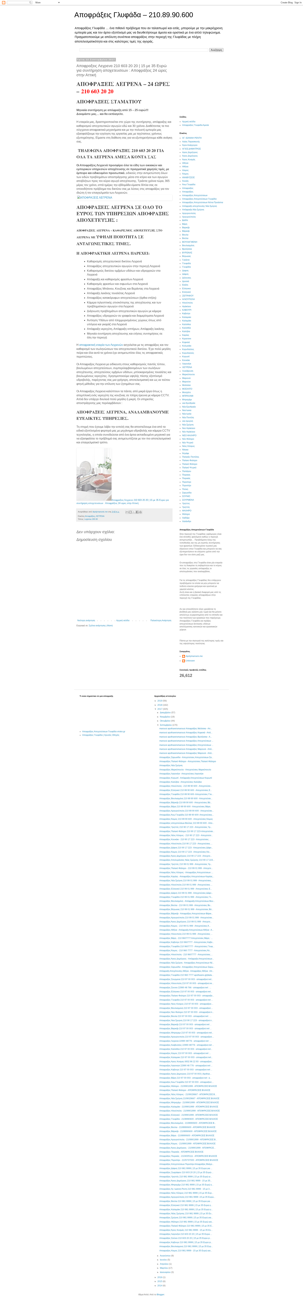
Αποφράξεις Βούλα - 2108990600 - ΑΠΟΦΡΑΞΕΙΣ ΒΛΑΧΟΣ (187, 1127)
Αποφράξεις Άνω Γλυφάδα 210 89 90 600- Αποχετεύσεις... (186, 815)
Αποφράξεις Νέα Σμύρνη (171, 765)
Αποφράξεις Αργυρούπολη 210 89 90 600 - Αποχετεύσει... (186, 811)
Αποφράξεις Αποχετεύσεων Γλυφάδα (199, 199)
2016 (160, 1277)
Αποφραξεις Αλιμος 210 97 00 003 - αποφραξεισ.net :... (185, 1053)
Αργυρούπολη (189, 217)
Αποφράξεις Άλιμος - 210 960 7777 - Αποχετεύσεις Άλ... (185, 950)
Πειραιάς (186, 478)
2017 (160, 709)
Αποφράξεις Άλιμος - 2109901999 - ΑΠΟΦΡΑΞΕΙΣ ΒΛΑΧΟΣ (187, 1143)
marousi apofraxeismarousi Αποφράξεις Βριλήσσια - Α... (185, 737)
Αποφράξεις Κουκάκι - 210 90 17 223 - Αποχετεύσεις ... (185, 839)
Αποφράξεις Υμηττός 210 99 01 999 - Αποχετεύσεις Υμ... (185, 864)
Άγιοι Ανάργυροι (189, 145)
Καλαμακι (186, 317)
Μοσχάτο (186, 392)
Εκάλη (185, 285)
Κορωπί (186, 356)
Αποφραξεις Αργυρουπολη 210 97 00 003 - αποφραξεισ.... (186, 1037)
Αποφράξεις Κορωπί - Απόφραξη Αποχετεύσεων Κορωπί (185, 778)
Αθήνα (185, 166)
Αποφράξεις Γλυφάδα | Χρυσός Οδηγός (100, 735)
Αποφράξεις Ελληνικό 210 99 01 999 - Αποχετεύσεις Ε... (185, 889)
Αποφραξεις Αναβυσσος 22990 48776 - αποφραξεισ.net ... (186, 1045)
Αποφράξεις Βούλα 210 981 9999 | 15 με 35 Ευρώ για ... (185, 1201)
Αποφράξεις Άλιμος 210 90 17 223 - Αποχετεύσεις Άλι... (185, 852)
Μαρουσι (186, 378)
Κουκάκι (186, 360)
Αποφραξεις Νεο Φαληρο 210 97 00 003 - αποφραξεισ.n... (186, 1012)
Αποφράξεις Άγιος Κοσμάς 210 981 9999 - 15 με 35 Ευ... (186, 1230)
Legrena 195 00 (91, 519)
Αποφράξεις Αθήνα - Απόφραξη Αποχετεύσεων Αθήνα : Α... (186, 930)
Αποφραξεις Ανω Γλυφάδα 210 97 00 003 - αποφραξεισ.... (186, 1082)
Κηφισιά (186, 342)
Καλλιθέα (186, 328)
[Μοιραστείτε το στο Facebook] (137, 512)
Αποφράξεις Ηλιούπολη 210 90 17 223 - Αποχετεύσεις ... (185, 843)
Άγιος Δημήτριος (190, 156)
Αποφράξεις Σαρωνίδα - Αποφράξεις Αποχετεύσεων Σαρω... (187, 967)
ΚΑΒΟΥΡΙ (186, 310)
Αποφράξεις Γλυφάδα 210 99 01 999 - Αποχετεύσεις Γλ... (186, 897)
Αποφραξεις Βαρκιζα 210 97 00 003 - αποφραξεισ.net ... (185, 1024)
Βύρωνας (186, 256)
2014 (160, 1285)
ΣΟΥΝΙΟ (186, 496)
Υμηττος (186, 503)
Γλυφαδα (186, 263)
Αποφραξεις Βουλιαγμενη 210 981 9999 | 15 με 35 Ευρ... (186, 1246)
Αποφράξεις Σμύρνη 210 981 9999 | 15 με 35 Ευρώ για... (186, 1217)
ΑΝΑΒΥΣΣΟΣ (188, 177)
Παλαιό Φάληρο (189, 464)
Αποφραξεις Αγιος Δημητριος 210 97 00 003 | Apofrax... (185, 1074)
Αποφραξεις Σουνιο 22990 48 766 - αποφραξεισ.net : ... (185, 987)
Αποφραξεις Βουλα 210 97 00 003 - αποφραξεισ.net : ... (185, 1016)
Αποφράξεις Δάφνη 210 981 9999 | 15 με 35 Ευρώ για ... (185, 1168)
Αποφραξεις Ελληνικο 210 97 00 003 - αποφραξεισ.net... (185, 991)
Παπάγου (186, 471)
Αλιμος (185, 170)
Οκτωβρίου (165, 721)
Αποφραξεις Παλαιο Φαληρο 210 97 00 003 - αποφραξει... (186, 995)
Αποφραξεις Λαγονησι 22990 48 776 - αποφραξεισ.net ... (185, 1065)
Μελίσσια (186, 385)
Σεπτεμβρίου (166, 725)
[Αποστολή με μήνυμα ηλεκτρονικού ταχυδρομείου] (127, 512)
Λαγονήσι (186, 364)
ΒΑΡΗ (185, 220)
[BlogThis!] (130, 512)
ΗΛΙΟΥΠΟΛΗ (188, 299)
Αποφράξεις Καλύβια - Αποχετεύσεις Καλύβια (180, 782)
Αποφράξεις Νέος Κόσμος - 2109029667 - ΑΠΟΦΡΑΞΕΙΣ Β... (187, 1094)
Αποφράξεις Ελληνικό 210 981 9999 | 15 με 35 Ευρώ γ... (185, 1205)
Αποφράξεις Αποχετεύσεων (194, 195)
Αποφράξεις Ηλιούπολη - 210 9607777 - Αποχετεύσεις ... (186, 954)
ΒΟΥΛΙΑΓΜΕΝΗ (189, 242)
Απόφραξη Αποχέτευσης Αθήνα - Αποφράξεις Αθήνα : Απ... (186, 971)
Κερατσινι (186, 338)
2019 (160, 701)
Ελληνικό (186, 292)
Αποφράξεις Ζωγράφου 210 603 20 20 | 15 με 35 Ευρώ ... (186, 1172)
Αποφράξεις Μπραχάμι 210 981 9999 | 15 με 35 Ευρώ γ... (186, 1185)
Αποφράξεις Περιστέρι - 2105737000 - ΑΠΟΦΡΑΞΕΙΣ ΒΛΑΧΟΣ (188, 1160)
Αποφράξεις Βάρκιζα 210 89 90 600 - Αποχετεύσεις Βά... (185, 802)
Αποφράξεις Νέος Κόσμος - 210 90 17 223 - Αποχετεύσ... (186, 835)
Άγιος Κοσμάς (188, 159)
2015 (160, 1281)
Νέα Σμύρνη (188, 424)
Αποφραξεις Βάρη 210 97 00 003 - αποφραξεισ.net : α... (185, 1078)
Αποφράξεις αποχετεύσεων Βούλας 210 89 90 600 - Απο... (186, 823)
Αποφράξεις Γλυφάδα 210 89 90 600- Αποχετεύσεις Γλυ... (186, 794)
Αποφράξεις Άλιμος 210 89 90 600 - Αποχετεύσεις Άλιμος (186, 819)
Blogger (160, 1294)
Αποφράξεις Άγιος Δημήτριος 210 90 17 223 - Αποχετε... (185, 856)
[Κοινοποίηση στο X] (134, 512)
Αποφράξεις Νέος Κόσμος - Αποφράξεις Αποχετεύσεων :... (186, 872)
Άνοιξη (185, 181)
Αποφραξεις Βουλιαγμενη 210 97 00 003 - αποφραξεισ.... (186, 1008)
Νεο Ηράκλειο (188, 428)
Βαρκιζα (186, 227)
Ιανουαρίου (165, 1272)
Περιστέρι (186, 485)
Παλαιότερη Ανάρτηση (160, 620)
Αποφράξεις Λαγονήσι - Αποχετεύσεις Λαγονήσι (181, 773)
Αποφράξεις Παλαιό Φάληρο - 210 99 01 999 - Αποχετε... (186, 868)
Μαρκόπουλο (188, 374)
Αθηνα (185, 163)
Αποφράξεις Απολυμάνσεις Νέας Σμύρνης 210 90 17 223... (186, 860)
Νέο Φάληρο (188, 439)
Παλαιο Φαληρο (189, 460)
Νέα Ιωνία (186, 414)
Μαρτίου (164, 1268)
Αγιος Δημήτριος (190, 152)
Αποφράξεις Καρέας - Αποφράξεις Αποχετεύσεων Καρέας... (186, 876)
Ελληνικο (186, 288)
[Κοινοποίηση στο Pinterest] (140, 512)
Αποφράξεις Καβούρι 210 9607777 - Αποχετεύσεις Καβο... (186, 942)
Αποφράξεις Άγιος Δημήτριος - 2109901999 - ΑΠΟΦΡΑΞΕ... (187, 1148)
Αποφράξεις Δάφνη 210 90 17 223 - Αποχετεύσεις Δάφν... (186, 847)
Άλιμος (185, 174)
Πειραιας (186, 475)
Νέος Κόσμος (188, 446)
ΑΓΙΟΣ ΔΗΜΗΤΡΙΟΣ (191, 149)
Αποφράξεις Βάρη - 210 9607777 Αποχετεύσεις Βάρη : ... (186, 938)
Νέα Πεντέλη (188, 417)
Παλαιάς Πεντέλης (190, 457)
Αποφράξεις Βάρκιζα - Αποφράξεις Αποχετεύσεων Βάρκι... (186, 913)
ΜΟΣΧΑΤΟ (187, 389)
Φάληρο (186, 514)
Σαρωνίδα (186, 493)
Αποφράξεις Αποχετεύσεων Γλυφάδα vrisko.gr (103, 731)
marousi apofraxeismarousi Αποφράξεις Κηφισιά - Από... (185, 732)
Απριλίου (164, 1264)
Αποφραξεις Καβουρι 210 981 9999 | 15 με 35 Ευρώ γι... (185, 1242)
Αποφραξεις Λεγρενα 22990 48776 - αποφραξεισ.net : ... (185, 1041)
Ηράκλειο (186, 306)
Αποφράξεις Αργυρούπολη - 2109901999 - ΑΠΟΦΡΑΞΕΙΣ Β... (188, 1139)
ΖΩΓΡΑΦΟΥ (188, 296)
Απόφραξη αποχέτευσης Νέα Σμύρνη (199, 206)
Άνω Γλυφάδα (188, 184)
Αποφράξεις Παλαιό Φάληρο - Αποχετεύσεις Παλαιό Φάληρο (187, 761)
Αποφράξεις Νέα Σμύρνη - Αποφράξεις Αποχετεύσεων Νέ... (186, 963)
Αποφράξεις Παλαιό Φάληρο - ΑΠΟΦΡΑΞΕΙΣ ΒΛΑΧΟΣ (184, 1090)
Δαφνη (185, 270)
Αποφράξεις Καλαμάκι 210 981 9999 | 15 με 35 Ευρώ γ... (186, 1209)
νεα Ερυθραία (188, 403)
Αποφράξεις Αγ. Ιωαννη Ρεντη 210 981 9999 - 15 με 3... (185, 1189)
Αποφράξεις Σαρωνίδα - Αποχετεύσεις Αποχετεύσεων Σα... (186, 757)
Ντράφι (185, 453)
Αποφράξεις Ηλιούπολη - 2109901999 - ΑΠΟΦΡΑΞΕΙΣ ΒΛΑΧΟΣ (189, 1111)
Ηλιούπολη (187, 303)
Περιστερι (186, 482)
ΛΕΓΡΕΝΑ (100, 516)
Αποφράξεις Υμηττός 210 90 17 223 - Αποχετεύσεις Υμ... (185, 827)
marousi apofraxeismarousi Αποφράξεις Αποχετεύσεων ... (186, 741)
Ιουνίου (163, 1260)
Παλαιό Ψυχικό (189, 467)
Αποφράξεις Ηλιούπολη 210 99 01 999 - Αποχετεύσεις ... (185, 885)
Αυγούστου (165, 1255)
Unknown (190, 660)
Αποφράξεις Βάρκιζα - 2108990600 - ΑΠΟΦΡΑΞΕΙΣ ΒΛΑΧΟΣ (188, 1131)
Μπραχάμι (187, 399)
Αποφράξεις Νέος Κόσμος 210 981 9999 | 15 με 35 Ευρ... (186, 1193)
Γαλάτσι (186, 260)
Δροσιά (185, 281)
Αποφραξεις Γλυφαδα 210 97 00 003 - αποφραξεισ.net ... (186, 1000)
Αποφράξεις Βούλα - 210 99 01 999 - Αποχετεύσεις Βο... (185, 905)
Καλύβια (186, 331)
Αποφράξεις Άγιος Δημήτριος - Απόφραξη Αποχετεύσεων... (186, 959)
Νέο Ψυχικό (187, 442)
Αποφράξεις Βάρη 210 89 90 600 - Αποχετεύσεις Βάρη (184, 806)
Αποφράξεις (90, 516)
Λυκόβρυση (187, 371)
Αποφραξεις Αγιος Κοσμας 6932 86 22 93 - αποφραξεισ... (186, 1061)
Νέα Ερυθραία (189, 407)
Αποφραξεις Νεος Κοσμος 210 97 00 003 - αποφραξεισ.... (186, 1004)
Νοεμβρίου (165, 717)
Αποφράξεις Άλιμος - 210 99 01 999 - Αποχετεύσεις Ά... (185, 926)
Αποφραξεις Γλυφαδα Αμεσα (195, 125)
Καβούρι (186, 313)
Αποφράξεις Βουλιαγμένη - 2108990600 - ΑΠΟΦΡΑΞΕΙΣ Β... (187, 1123)
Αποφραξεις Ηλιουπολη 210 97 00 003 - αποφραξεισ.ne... (186, 983)
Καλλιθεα (186, 324)
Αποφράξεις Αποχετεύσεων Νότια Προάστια (202, 202)
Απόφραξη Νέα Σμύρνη (193, 209)
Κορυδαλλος (188, 349)
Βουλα (185, 235)
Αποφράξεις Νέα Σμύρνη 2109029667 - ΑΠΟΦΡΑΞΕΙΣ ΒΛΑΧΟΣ (189, 1098)
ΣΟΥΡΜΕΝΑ (188, 500)
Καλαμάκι (186, 320)
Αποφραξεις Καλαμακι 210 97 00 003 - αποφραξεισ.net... (186, 1057)
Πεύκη (185, 489)
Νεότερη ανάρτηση (86, 620)
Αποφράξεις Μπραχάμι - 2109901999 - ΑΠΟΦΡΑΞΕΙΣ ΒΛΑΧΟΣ (189, 1102)
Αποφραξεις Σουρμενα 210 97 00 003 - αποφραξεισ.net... (186, 979)
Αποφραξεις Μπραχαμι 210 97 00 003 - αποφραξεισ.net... (186, 1033)
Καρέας (185, 335)
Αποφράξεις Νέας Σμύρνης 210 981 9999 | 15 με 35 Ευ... (186, 1213)
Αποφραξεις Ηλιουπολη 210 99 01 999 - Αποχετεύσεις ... (185, 934)
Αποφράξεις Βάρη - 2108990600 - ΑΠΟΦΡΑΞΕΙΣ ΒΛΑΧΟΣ (186, 1135)
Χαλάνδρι (186, 521)
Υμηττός (186, 507)
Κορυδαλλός (188, 353)
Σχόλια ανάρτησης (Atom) (101, 625)
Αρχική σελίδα (122, 620)
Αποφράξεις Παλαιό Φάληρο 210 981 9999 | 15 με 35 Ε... (186, 1226)
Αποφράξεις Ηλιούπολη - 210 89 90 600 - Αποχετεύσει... (185, 786)
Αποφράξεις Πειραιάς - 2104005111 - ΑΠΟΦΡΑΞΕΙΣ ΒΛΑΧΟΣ (188, 1156)
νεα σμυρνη (187, 421)
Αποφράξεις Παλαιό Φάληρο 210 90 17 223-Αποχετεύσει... (186, 831)
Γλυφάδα (186, 267)
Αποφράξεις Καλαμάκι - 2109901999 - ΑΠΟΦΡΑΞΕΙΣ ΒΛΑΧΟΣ (188, 1106)
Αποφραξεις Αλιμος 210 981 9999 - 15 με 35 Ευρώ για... (185, 1250)
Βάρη (184, 224)
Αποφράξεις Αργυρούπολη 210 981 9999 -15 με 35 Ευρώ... (187, 1197)
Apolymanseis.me (194, 656)
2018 (160, 705)
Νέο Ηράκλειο (188, 432)
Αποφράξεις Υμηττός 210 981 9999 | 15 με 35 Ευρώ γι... (185, 1176)
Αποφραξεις (187, 188)
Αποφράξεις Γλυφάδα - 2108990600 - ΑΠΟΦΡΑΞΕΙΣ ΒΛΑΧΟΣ (188, 1119)
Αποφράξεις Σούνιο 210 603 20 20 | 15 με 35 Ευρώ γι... (185, 1238)
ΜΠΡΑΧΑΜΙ (187, 396)
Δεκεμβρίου (165, 712)
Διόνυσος (186, 278)
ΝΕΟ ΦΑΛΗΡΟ (189, 435)
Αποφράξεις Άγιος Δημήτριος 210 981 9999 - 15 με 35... (185, 1180)
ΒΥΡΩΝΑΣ (187, 252)
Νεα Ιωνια (186, 410)
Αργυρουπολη (189, 213)
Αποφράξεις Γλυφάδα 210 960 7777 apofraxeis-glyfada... (186, 975)
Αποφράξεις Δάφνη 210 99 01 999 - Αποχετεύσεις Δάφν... (186, 893)
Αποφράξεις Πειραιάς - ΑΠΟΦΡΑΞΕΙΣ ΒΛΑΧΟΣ (181, 1152)
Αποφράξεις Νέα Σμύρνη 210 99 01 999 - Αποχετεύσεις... (186, 880)
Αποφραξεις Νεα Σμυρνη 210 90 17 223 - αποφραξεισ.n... (186, 1020)
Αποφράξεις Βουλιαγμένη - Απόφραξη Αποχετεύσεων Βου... (187, 901)
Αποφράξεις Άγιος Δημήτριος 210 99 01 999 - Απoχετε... (185, 921)
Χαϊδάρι (186, 518)
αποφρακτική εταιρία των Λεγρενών (101, 344)
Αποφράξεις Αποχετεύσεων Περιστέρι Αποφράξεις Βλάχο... (186, 1164)
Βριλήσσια (187, 249)
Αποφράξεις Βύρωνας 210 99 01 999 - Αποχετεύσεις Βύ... (186, 909)
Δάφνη (185, 274)
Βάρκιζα (186, 231)
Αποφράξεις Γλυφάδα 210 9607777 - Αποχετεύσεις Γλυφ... (186, 946)
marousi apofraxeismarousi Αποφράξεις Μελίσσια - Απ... (185, 728)
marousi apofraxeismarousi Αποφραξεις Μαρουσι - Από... (186, 749)
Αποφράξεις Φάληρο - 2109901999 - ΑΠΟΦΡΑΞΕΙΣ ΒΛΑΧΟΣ (188, 1086)
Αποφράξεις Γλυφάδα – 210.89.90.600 (133, 15)
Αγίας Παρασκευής (191, 141)
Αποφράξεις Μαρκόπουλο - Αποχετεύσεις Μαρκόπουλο (185, 769)
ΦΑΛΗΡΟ (186, 510)
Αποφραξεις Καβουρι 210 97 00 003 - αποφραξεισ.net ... (185, 1069)
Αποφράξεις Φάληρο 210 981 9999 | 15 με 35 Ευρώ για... (186, 1222)
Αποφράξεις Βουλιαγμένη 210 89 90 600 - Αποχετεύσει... (185, 798)
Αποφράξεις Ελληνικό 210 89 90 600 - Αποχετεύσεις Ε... (185, 790)
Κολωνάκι (186, 346)
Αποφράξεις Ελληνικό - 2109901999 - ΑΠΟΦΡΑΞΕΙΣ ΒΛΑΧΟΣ (188, 1115)
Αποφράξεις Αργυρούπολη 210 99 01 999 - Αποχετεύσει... (186, 917)
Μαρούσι (186, 381)
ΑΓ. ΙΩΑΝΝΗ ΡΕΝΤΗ (192, 138)
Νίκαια (185, 449)
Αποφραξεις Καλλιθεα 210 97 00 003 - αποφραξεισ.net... (185, 1049)
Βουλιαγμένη (188, 245)
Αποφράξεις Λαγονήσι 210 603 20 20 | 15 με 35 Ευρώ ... (185, 1234)
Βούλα (185, 238)
